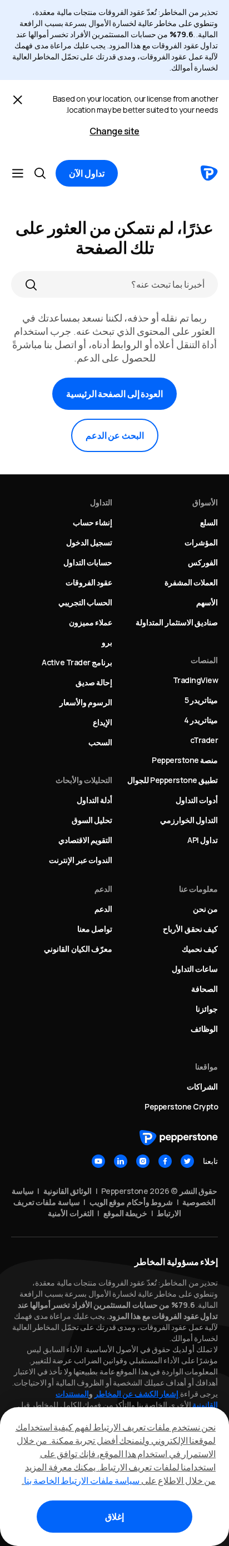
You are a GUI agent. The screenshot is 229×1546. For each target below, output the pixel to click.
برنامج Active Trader (77, 662)
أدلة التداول (95, 800)
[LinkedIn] (120, 1161)
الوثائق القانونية (67, 1191)
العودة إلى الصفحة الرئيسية (114, 394)
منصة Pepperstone (185, 760)
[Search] (31, 284)
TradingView (195, 680)
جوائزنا (207, 1008)
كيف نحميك (200, 948)
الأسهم (207, 602)
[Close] (17, 100)
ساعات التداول (195, 968)
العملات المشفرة (191, 582)
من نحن (205, 908)
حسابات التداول (88, 562)
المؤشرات (201, 542)
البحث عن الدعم (115, 435)
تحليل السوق (92, 820)
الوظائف (204, 1028)
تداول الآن (86, 173)
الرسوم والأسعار (86, 702)
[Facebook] (165, 1161)
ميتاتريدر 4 (201, 720)
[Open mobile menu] (17, 173)
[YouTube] (98, 1161)
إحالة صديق (94, 682)
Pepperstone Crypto (181, 1106)
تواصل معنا (95, 928)
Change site (114, 131)
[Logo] (209, 173)
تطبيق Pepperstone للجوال (172, 780)
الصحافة (204, 988)
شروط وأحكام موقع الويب (131, 1202)
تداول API (202, 840)
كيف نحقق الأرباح (190, 928)
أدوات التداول (197, 800)
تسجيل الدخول (89, 542)
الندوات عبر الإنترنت (80, 860)
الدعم (103, 908)
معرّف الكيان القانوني (78, 948)
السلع (209, 522)
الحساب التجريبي (85, 602)
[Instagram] (143, 1161)
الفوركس (203, 562)
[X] (187, 1161)
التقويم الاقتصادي (85, 840)
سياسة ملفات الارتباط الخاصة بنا (82, 1480)
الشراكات (202, 1086)
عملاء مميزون (91, 622)
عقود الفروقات (89, 582)
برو (107, 642)
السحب (100, 742)
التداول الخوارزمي (189, 820)
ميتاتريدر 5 (201, 700)
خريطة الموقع (125, 1213)
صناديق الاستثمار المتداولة (177, 622)
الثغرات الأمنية (71, 1213)
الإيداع (102, 722)
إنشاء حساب (93, 522)
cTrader (204, 740)
